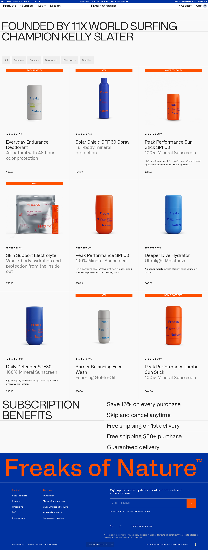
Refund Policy (51, 544)
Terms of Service (34, 544)
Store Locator (19, 518)
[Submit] (191, 503)
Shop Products (19, 496)
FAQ (14, 512)
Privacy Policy (144, 511)
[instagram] (111, 526)
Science (16, 501)
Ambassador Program (53, 518)
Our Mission (48, 496)
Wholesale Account (52, 512)
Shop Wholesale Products (55, 507)
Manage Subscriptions (54, 501)
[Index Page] (104, 5)
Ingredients (17, 507)
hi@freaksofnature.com (118, 538)
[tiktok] (120, 526)
